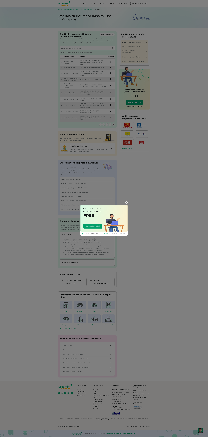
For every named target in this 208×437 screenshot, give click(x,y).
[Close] (126, 202)
